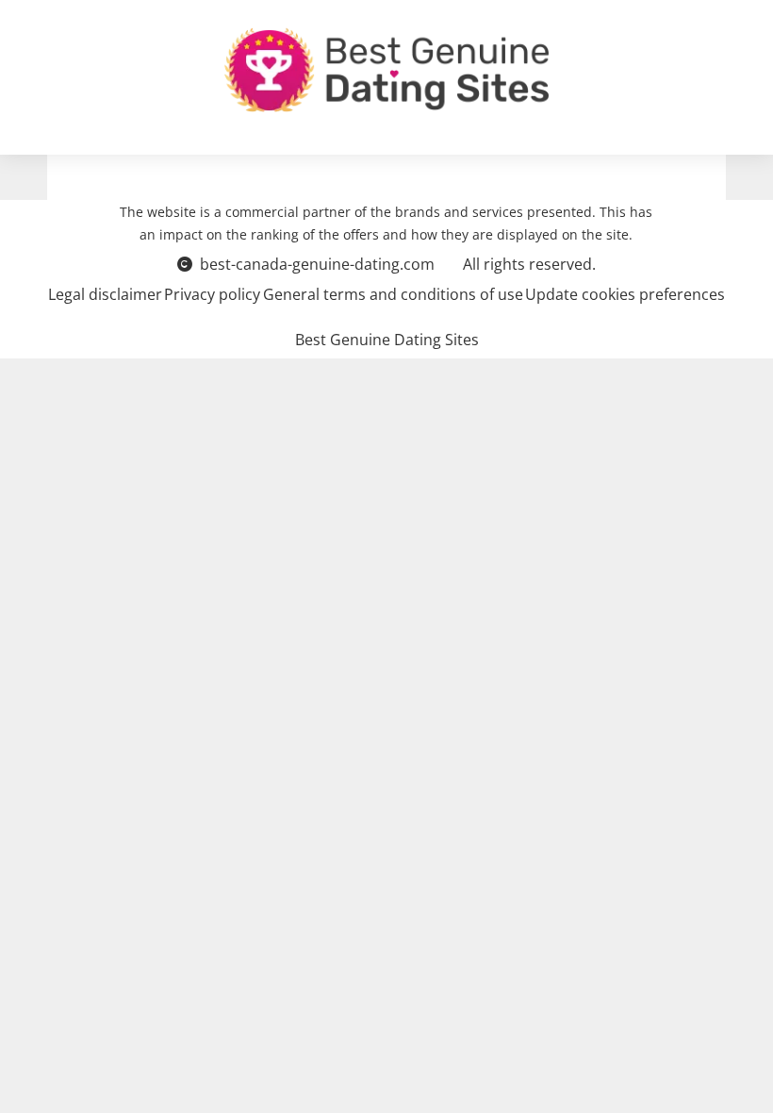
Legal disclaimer (105, 294)
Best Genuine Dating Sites (387, 339)
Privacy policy (212, 294)
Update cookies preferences (625, 294)
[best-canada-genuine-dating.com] (386, 70)
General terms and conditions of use (393, 294)
